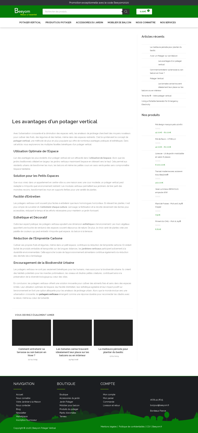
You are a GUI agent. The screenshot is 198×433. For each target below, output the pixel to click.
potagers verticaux (48, 294)
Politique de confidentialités (132, 426)
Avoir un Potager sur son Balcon (164, 56)
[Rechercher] (126, 12)
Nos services (168, 22)
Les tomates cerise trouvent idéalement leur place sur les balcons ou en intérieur (72, 352)
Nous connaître (146, 22)
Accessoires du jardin (89, 22)
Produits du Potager (58, 22)
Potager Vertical (30, 22)
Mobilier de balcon (119, 22)
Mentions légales (109, 426)
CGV (148, 426)
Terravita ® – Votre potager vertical (156, 96)
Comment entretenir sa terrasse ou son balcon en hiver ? (31, 352)
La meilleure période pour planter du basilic (113, 351)
